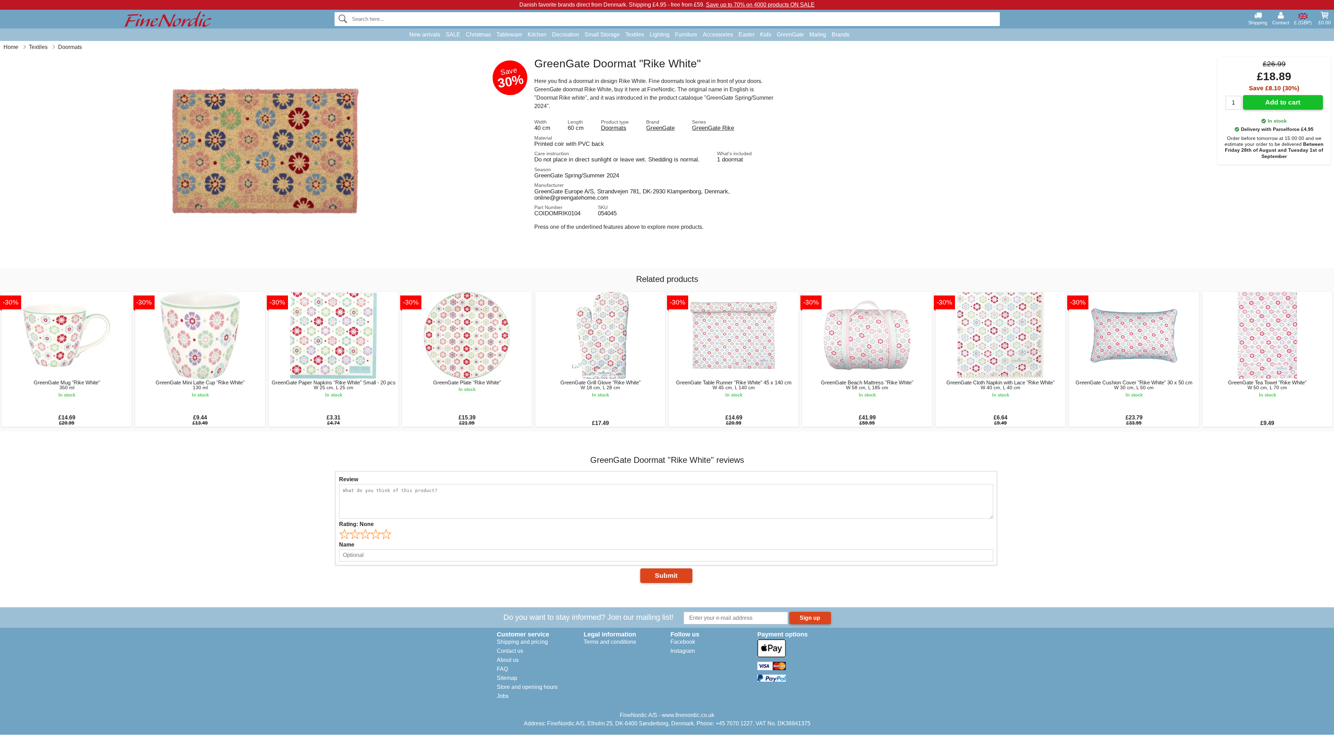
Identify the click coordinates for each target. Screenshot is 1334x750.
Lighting (659, 35)
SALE (453, 35)
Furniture (686, 35)
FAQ (502, 669)
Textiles (634, 35)
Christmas (478, 35)
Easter (747, 35)
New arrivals (424, 35)
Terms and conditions (610, 642)
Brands (840, 35)
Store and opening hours (527, 687)
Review (348, 479)
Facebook (682, 642)
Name (346, 545)
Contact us (510, 651)
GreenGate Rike (713, 127)
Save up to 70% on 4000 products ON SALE (760, 5)
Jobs (503, 696)
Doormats (613, 127)
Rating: (356, 524)
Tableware (509, 35)
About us (508, 660)
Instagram (682, 651)
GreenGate (790, 35)
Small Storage (602, 35)
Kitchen (537, 35)
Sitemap (507, 678)
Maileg (817, 35)
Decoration (565, 35)
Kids (765, 35)
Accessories (718, 35)
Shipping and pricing (522, 642)
